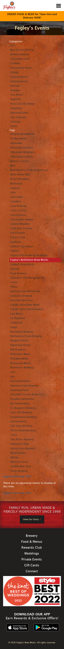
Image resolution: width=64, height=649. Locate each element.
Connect (32, 571)
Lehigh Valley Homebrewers (27, 309)
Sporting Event (19, 113)
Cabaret (15, 188)
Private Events (31, 559)
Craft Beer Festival (21, 228)
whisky (14, 457)
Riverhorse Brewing (22, 367)
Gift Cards (31, 565)
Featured (15, 242)
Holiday (14, 90)
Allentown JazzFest (21, 147)
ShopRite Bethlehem (22, 399)
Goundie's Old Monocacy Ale (27, 278)
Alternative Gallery (21, 156)
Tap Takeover (18, 117)
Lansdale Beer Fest (21, 300)
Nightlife (15, 99)
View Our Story (31, 519)
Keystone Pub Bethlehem (25, 291)
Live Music (16, 95)
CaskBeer (15, 201)
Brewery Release (20, 54)
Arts (12, 45)
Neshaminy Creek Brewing (26, 336)
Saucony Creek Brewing (24, 385)
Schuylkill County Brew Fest (26, 394)
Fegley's (15, 251)
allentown (16, 143)
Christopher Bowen (21, 219)
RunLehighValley (20, 381)
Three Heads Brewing (23, 430)
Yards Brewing (18, 471)
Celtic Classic (18, 210)
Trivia (13, 126)
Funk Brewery (18, 273)
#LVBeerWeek (18, 138)
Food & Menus (31, 541)
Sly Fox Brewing (19, 403)
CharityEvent (17, 215)
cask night (16, 197)
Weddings (31, 553)
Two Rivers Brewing (22, 439)
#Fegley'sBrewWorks (22, 134)
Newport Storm (19, 340)
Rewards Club (31, 547)
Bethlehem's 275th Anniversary (29, 170)
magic (14, 327)
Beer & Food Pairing (22, 50)
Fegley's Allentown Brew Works (29, 255)
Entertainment (18, 77)
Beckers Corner (19, 161)
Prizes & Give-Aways (22, 104)
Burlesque (16, 183)
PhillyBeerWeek (19, 358)
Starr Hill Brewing (21, 412)
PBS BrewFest (18, 349)
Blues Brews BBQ (20, 174)
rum (12, 372)
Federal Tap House (21, 246)
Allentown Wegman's (22, 152)
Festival (14, 86)
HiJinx (14, 287)
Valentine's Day (19, 444)
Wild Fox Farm (19, 462)
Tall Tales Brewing (21, 426)
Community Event (21, 68)
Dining (14, 72)
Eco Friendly (17, 233)
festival (14, 269)
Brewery (31, 535)
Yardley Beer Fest (20, 466)
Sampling (16, 108)
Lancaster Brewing (21, 296)
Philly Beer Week (20, 354)
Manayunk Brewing (21, 332)
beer (13, 165)
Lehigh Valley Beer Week (25, 305)
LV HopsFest (17, 318)
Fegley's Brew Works (22, 264)
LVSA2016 (16, 323)
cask (13, 192)
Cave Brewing (18, 206)
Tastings (15, 121)
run (12, 376)
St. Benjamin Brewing (23, 408)
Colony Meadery (20, 224)
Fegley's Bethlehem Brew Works (29, 260)
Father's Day (17, 237)
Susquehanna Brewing (23, 417)
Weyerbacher (18, 453)
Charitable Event (20, 59)
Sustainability (18, 421)
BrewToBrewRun (20, 179)
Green (14, 282)
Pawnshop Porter (20, 345)
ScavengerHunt (19, 390)
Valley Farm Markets (22, 448)
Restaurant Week (20, 363)
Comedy (15, 63)
